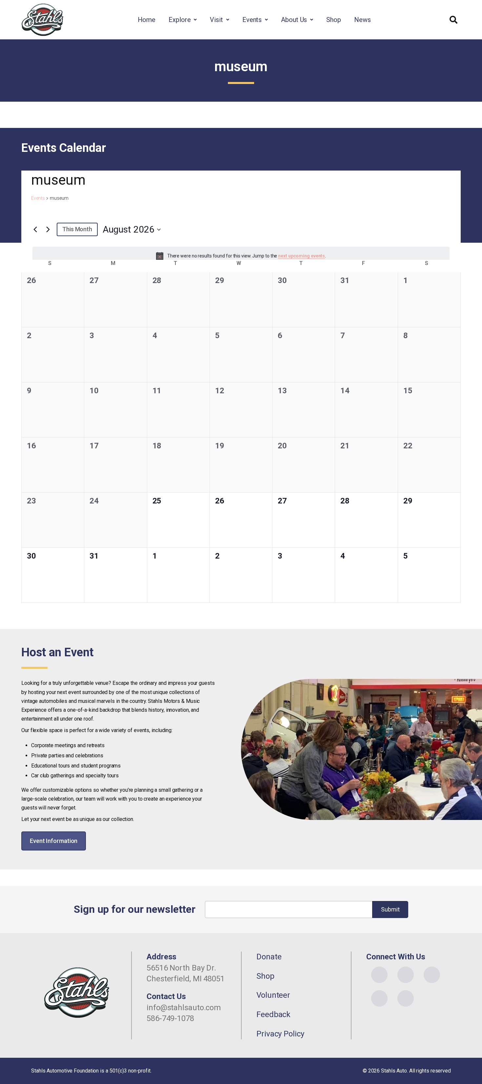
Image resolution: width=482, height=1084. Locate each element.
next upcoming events (301, 255)
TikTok (405, 998)
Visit (216, 20)
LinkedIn (379, 998)
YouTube (432, 975)
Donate (268, 956)
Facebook (379, 975)
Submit (390, 909)
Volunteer (273, 995)
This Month (77, 229)
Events (252, 20)
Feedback (273, 1014)
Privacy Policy (280, 1033)
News (362, 20)
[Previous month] (35, 230)
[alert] (241, 256)
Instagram (405, 975)
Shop (333, 20)
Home (147, 20)
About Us (294, 20)
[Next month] (48, 230)
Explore (180, 20)
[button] (182, 20)
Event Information (53, 840)
